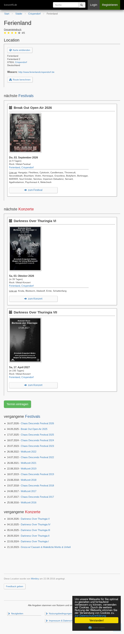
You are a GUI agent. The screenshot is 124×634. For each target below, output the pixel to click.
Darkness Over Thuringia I (35, 541)
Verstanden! (96, 620)
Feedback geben (14, 586)
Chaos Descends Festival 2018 (37, 485)
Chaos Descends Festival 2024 (37, 440)
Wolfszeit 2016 (28, 502)
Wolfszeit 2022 (28, 451)
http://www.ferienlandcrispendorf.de (36, 72)
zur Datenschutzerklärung (90, 615)
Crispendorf (21, 62)
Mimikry (35, 578)
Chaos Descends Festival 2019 (37, 474)
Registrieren (110, 4)
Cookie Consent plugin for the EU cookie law (96, 627)
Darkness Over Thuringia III (35, 530)
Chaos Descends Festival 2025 (37, 434)
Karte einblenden (21, 50)
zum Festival (34, 190)
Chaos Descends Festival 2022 (37, 457)
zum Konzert (34, 298)
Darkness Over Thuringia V (35, 518)
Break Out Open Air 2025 (34, 429)
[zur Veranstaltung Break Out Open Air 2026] (26, 114)
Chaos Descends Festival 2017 (37, 496)
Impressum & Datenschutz (62, 620)
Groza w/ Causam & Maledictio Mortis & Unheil (46, 547)
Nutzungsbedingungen (60, 613)
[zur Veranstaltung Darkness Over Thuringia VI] (26, 227)
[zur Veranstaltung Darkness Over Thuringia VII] (26, 319)
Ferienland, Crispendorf (21, 167)
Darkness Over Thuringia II (35, 535)
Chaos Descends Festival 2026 (37, 423)
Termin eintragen (17, 404)
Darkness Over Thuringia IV (35, 524)
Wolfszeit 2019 (28, 468)
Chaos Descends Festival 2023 (37, 446)
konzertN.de (10, 4)
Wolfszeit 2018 (28, 479)
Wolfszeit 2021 (28, 463)
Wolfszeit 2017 (28, 491)
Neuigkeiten (16, 613)
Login (93, 4)
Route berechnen (21, 79)
